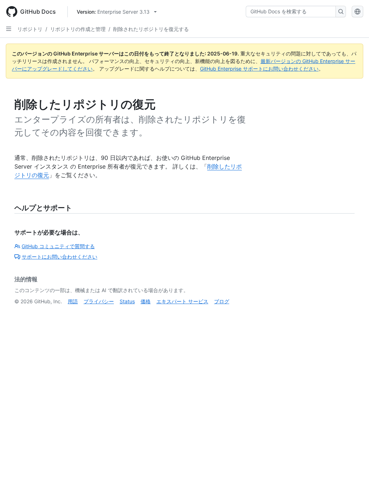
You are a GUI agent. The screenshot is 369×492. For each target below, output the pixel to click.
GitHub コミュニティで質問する (58, 246)
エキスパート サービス (182, 301)
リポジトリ (30, 29)
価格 (146, 301)
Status (127, 301)
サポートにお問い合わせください (59, 257)
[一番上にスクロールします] (353, 476)
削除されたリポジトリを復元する (151, 29)
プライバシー (99, 301)
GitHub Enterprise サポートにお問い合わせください (259, 69)
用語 (73, 301)
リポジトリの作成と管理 (78, 29)
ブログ (221, 301)
